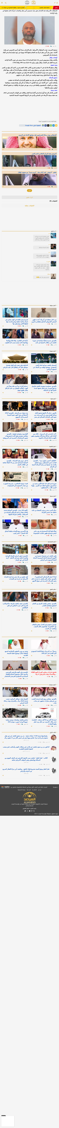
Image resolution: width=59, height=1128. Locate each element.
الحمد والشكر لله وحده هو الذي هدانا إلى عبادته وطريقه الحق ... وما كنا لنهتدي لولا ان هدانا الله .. (41, 238)
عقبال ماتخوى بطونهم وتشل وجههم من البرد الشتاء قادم (42, 256)
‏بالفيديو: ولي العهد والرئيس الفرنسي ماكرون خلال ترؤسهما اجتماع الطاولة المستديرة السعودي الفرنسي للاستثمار (16, 674)
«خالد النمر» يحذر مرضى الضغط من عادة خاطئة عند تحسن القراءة (44, 511)
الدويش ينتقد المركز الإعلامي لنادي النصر (44, 153)
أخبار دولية (53, 305)
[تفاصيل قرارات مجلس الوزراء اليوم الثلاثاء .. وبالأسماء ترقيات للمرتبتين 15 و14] (43, 665)
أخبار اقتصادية (52, 542)
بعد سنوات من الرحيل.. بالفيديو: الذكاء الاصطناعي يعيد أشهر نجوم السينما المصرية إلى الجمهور (16, 415)
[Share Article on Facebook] (45, 125)
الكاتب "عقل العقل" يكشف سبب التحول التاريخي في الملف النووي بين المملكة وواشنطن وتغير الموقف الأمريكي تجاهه (26, 759)
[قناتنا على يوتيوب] (29, 811)
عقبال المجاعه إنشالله (44, 247)
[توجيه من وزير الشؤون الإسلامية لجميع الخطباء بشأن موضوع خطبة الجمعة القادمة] (15, 644)
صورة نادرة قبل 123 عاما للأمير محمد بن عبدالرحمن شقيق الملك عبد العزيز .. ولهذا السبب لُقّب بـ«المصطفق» (43, 485)
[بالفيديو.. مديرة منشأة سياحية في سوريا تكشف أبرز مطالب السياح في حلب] (43, 333)
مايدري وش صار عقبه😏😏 (42, 277)
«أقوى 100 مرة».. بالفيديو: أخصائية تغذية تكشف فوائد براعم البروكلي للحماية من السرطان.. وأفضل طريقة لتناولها (16, 512)
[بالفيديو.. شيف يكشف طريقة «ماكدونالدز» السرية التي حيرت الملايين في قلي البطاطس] (15, 596)
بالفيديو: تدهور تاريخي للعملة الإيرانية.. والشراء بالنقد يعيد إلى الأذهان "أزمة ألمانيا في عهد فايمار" (16, 558)
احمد (49, 233)
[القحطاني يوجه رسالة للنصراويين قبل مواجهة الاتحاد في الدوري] (29, 142)
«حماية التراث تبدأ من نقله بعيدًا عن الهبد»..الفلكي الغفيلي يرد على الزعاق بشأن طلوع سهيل (16, 388)
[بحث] (5, 3)
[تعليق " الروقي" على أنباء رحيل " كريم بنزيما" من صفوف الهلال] (29, 179)
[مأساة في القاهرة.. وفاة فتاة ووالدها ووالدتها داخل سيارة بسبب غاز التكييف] (15, 333)
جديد (49, 244)
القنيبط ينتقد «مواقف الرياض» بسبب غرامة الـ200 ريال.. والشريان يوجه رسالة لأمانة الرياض (16, 701)
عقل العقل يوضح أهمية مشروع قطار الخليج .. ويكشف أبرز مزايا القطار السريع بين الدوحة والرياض (26, 770)
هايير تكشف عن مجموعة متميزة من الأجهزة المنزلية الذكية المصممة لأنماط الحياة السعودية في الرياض (44, 558)
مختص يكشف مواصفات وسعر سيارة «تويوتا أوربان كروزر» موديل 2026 (17, 721)
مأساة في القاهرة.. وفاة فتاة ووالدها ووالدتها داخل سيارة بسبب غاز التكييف (16, 341)
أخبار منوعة (53, 351)
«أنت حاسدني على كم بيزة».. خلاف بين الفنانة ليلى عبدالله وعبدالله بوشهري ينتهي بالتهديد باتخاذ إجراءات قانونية (43, 436)
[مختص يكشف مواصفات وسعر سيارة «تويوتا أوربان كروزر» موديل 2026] (15, 713)
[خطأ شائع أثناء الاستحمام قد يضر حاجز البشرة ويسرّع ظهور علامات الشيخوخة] (43, 524)
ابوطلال (48, 274)
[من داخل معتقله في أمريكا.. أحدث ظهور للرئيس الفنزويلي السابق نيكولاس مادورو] (43, 312)
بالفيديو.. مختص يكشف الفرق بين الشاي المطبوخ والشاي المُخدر (44, 604)
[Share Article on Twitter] (48, 125)
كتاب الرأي (53, 732)
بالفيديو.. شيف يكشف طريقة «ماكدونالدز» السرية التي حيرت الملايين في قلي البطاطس (15, 605)
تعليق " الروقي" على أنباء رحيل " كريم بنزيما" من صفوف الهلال (37, 172)
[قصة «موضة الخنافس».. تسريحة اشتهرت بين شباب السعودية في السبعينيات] (15, 476)
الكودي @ (48, 261)
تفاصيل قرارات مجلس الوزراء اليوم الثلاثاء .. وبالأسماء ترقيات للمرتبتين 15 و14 (43, 673)
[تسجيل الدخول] (57, 2)
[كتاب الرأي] (54, 2)
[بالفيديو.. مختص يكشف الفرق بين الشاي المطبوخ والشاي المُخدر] (43, 596)
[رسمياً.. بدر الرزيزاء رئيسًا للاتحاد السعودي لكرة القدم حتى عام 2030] (43, 644)
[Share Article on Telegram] (53, 125)
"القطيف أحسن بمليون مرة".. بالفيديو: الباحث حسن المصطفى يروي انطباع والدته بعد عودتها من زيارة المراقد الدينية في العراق (44, 463)
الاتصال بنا (34, 790)
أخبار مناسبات (52, 637)
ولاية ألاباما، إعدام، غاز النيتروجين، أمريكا (47, 121)
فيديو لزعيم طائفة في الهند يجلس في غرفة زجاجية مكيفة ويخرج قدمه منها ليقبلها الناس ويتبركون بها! (16, 321)
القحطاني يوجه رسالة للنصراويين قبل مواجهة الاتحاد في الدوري (37, 135)
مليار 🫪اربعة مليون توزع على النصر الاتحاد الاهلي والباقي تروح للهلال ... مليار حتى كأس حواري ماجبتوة (41, 267)
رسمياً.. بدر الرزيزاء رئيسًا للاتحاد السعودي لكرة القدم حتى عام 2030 (43, 652)
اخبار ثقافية (52, 446)
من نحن (39, 790)
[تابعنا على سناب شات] (27, 811)
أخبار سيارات (52, 685)
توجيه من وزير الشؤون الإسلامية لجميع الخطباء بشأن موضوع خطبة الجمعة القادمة (16, 653)
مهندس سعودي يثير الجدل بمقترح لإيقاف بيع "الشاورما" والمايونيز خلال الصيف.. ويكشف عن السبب (44, 626)
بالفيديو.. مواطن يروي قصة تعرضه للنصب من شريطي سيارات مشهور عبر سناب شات (44, 701)
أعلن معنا (29, 790)
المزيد (29, 191)
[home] (33, 3)
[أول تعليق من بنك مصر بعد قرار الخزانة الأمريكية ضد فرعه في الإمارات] (15, 570)
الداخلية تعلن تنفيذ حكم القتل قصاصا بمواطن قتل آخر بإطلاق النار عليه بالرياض (15, 366)
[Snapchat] (56, 125)
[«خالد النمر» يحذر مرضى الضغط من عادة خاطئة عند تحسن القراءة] (43, 503)
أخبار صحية (53, 496)
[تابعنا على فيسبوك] (31, 811)
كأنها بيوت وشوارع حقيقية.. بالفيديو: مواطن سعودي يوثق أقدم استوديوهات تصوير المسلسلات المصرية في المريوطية (15, 436)
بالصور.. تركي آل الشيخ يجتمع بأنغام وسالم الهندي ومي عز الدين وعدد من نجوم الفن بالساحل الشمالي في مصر (45, 415)
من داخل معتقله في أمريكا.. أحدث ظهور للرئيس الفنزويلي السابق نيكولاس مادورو (44, 320)
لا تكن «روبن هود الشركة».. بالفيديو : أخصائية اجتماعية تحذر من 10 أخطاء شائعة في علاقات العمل (15, 462)
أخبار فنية (53, 399)
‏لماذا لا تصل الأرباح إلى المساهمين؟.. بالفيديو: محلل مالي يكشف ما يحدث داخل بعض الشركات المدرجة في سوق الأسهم (43, 579)
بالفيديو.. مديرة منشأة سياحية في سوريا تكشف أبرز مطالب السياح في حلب (44, 341)
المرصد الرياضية (52, 131)
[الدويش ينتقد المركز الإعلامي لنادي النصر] (29, 161)
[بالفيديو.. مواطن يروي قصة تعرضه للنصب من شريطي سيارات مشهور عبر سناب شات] (43, 692)
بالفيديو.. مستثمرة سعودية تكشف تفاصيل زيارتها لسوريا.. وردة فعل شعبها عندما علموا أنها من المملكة (44, 388)
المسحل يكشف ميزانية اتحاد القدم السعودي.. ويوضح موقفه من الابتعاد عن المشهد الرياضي (44, 367)
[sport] (27, 3)
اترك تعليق (29, 197)
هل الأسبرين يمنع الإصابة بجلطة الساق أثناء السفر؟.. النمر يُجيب (16, 532)
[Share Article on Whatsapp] (51, 125)
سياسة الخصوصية (21, 790)
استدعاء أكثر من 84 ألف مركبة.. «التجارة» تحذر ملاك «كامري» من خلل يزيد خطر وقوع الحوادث (44, 722)
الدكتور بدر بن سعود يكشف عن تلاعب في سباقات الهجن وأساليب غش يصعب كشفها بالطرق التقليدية (26, 748)
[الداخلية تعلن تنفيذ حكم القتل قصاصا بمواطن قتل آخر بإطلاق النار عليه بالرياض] (15, 358)
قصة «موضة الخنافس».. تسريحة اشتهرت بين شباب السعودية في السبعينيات (15, 484)
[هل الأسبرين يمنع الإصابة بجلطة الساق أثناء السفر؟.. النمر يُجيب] (15, 524)
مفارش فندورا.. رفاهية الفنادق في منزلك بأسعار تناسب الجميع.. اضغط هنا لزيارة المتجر (22, 7)
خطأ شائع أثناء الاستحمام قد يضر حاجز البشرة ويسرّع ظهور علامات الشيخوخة (44, 532)
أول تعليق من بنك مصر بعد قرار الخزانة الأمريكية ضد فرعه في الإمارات (16, 578)
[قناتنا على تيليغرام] (25, 811)
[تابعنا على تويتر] (34, 811)
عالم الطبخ (53, 589)
